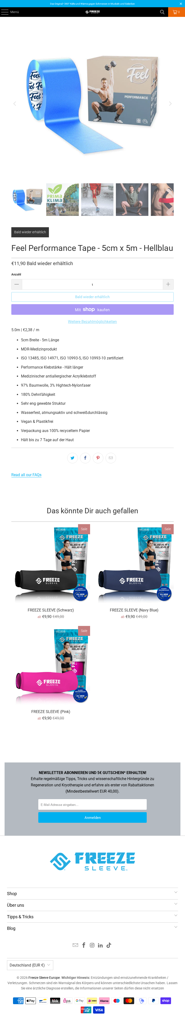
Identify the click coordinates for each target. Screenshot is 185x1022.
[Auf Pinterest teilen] (98, 458)
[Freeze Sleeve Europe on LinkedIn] (100, 945)
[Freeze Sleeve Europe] (92, 12)
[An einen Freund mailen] (111, 458)
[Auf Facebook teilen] (85, 458)
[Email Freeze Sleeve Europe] (75, 945)
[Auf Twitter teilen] (72, 458)
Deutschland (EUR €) (27, 965)
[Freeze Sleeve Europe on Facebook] (83, 945)
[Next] (170, 103)
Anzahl (16, 274)
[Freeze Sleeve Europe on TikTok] (109, 945)
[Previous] (15, 103)
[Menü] (2, 12)
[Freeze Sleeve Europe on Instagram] (92, 945)
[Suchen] (162, 12)
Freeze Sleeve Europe (44, 978)
